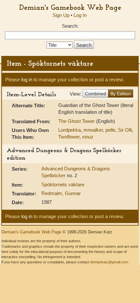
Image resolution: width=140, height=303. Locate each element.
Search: (70, 26)
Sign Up (60, 15)
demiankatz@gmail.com (109, 262)
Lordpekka (69, 130)
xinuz (87, 136)
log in (26, 79)
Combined (95, 93)
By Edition (120, 93)
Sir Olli (125, 130)
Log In (80, 15)
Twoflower (68, 136)
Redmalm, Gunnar (61, 193)
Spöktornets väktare (62, 184)
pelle (110, 130)
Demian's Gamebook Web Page (70, 7)
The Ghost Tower (77, 121)
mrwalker (93, 130)
